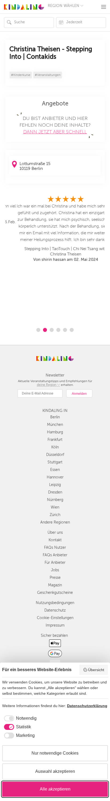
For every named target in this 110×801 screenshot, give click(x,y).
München (55, 425)
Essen (55, 470)
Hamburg (55, 432)
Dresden (55, 492)
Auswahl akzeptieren (55, 771)
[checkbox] (19, 718)
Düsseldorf (55, 455)
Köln (55, 447)
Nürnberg (55, 500)
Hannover (55, 477)
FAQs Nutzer (55, 548)
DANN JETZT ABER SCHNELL (55, 131)
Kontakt (55, 540)
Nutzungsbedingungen (55, 603)
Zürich (55, 515)
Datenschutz (55, 610)
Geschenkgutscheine (55, 593)
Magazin (55, 585)
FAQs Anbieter (55, 555)
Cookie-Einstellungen (55, 618)
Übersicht (96, 670)
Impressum (55, 625)
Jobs (55, 570)
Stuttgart (55, 462)
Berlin (55, 417)
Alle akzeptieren (55, 789)
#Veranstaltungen (48, 75)
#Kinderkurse (20, 75)
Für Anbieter (55, 563)
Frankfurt (55, 440)
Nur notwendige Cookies (55, 753)
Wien (55, 507)
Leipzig (55, 485)
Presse (55, 578)
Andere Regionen (55, 522)
